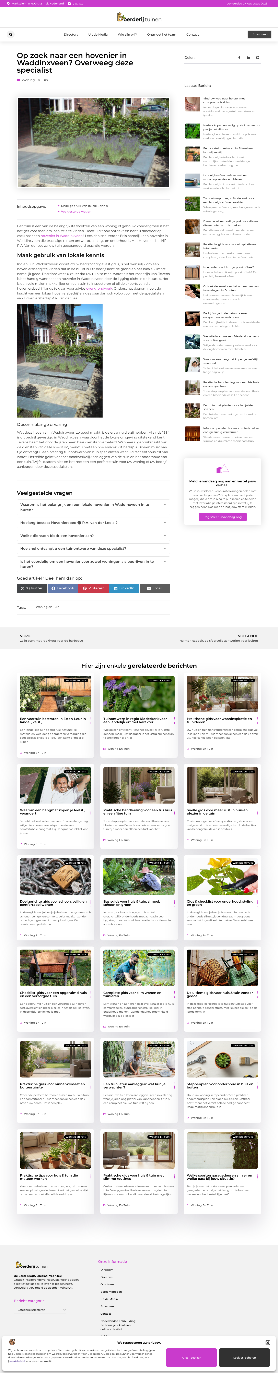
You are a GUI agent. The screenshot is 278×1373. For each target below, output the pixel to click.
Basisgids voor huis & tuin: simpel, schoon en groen (131, 903)
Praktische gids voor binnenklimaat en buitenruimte (52, 1085)
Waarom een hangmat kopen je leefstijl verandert (53, 811)
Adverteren (108, 1306)
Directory (71, 34)
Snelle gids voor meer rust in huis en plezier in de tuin (217, 811)
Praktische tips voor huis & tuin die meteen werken (49, 1177)
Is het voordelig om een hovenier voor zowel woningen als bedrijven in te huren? (93, 564)
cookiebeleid (17, 1361)
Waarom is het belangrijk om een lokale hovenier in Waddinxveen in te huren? (93, 507)
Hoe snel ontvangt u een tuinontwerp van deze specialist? (93, 548)
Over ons (107, 1277)
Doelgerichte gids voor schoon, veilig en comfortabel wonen (53, 903)
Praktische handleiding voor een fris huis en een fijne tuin (137, 811)
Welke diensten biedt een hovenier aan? (93, 536)
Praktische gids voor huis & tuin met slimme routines (133, 1177)
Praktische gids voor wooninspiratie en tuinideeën (219, 720)
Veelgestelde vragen (76, 211)
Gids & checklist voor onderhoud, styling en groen (220, 903)
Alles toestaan (191, 1357)
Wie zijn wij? (127, 34)
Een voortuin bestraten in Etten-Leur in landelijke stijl (53, 720)
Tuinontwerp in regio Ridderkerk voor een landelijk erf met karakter (135, 720)
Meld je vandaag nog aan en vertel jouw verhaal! (222, 483)
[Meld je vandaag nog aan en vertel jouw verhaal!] (223, 468)
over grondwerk (99, 288)
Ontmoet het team (161, 34)
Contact (192, 34)
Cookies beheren (244, 1357)
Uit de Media (98, 34)
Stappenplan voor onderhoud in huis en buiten (220, 1085)
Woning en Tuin (35, 80)
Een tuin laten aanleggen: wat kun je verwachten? (134, 1085)
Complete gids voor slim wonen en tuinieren (132, 994)
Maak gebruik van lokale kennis (84, 206)
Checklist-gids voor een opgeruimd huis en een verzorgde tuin (53, 994)
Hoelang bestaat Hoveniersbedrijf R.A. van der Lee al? (93, 523)
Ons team (107, 1284)
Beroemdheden (111, 1291)
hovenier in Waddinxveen (61, 236)
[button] (268, 1343)
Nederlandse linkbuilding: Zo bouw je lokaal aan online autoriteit (118, 1325)
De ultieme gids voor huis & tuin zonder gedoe (220, 994)
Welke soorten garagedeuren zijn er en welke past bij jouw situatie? (219, 1177)
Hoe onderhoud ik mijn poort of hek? (228, 267)
